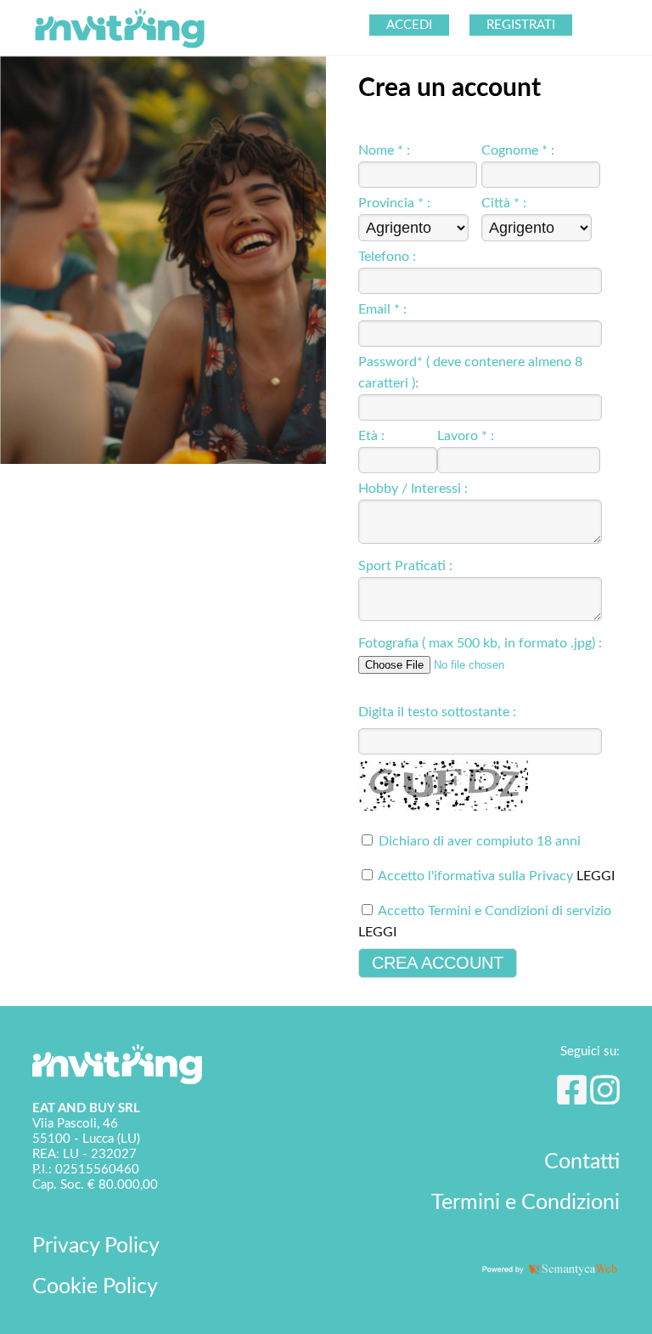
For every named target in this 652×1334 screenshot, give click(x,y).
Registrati (520, 25)
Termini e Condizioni (525, 1202)
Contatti (582, 1162)
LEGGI (595, 876)
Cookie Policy (95, 1286)
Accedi (409, 25)
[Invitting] (120, 47)
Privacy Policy (96, 1246)
